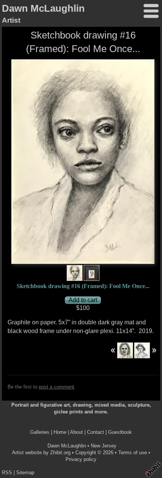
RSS (7, 472)
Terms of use (132, 452)
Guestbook (120, 432)
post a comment (56, 387)
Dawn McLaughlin (43, 8)
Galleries (39, 432)
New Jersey (103, 446)
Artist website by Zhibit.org (41, 452)
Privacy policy (81, 459)
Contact (95, 432)
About (76, 432)
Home (59, 432)
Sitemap (25, 472)
